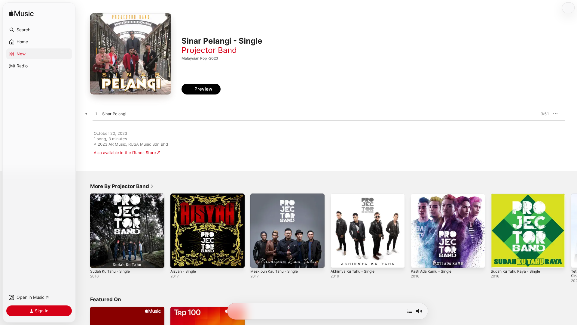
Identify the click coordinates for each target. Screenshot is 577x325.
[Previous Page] (84, 230)
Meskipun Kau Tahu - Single (276, 195)
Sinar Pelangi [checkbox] (114, 113)
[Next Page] (571, 230)
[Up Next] (409, 311)
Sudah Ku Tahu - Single (112, 195)
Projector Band (209, 50)
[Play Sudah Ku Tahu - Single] (97, 260)
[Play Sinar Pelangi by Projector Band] (96, 114)
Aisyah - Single (184, 195)
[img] (21, 13)
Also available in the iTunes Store (125, 152)
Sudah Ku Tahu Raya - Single (517, 195)
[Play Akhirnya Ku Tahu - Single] (338, 260)
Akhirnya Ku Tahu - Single (355, 195)
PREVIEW (542, 114)
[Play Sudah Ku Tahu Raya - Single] (498, 260)
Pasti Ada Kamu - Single (433, 195)
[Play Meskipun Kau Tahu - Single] (257, 260)
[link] (122, 186)
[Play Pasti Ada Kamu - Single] (418, 260)
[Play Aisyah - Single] (177, 260)
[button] (39, 30)
